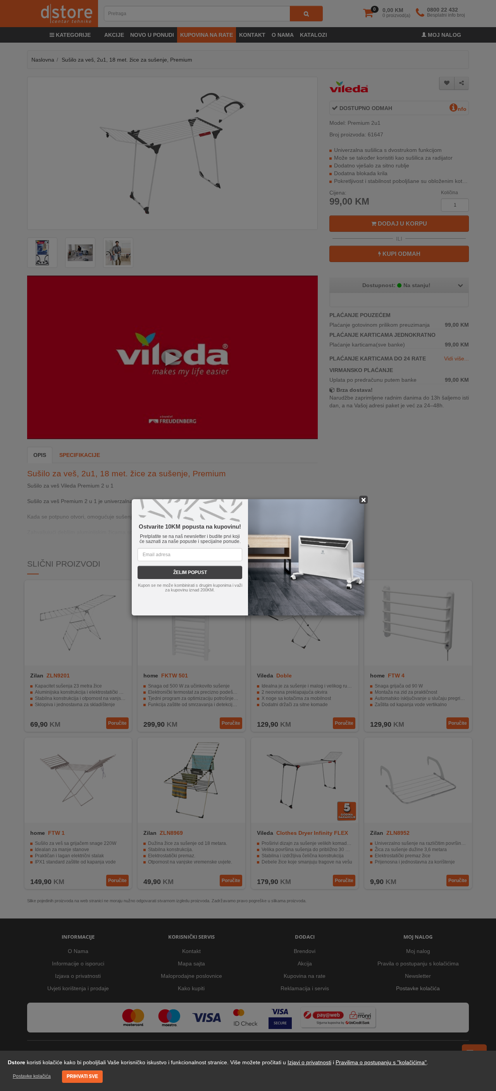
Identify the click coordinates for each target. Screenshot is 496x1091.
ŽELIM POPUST (190, 572)
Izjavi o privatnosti (309, 1062)
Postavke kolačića (32, 1076)
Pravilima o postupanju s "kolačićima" (381, 1062)
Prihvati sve (82, 1076)
